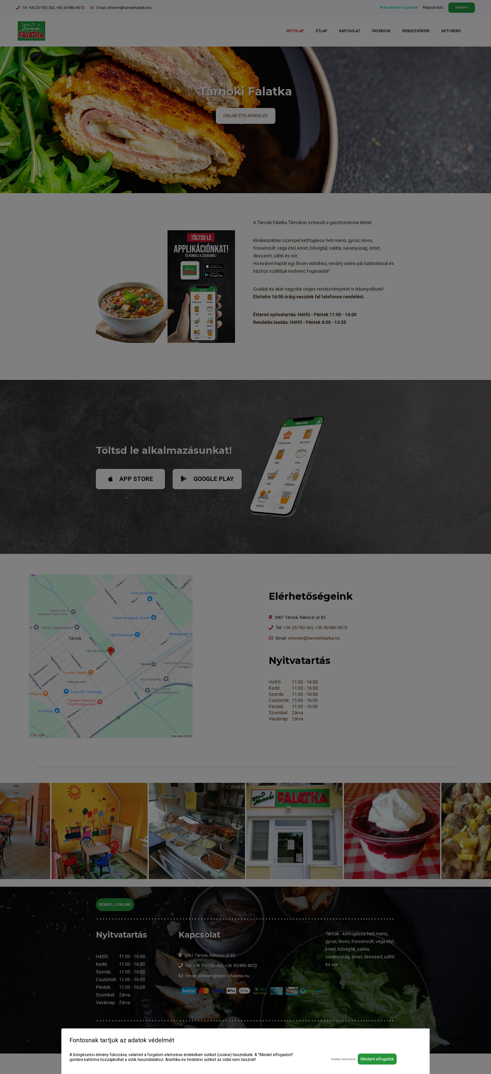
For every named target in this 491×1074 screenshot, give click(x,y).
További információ (343, 1059)
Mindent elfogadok (377, 1059)
